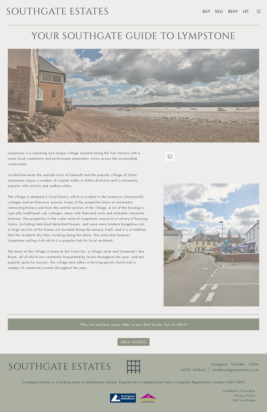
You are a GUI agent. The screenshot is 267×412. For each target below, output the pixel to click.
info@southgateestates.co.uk (236, 370)
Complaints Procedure (239, 391)
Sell (219, 11)
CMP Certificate (243, 400)
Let (246, 11)
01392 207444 (193, 370)
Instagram (219, 364)
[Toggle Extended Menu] (259, 11)
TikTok (253, 364)
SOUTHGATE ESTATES (57, 11)
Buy (207, 11)
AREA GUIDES (134, 341)
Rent (233, 11)
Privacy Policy (245, 395)
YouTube (238, 364)
